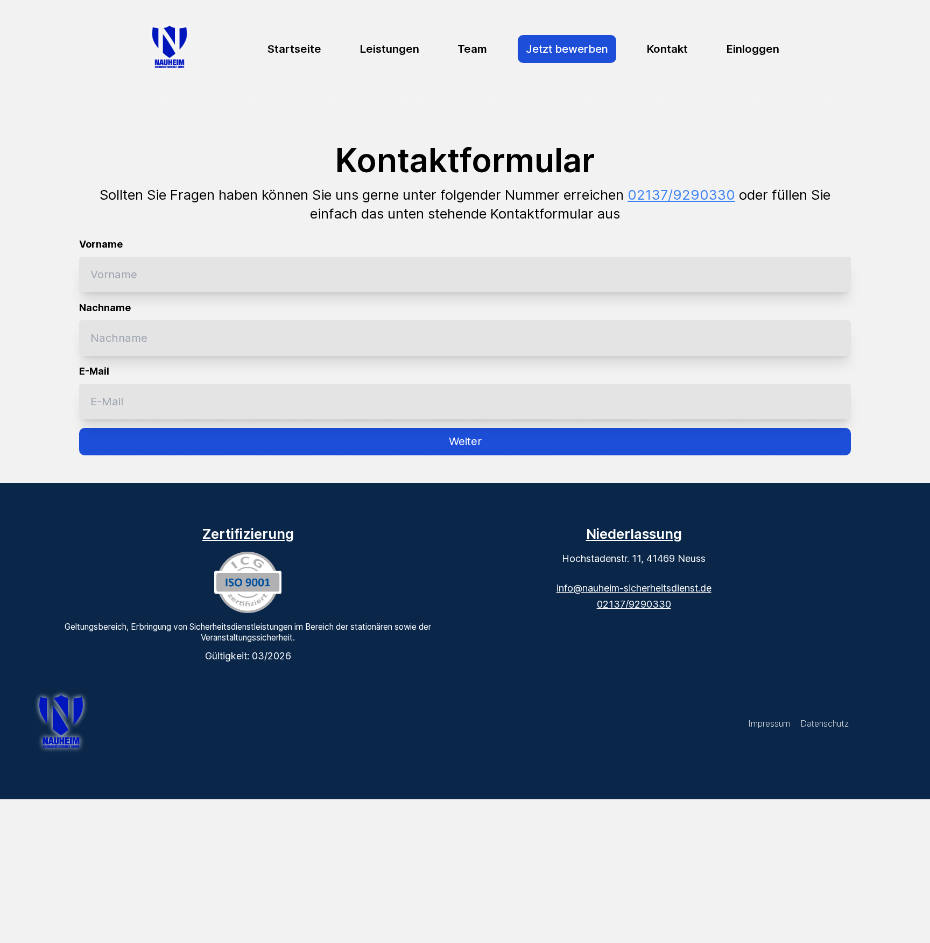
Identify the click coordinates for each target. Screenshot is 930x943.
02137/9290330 (681, 194)
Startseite (294, 48)
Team (472, 48)
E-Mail (94, 371)
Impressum (769, 724)
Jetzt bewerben (567, 48)
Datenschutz (825, 724)
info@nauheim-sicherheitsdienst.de (633, 588)
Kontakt (667, 48)
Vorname (101, 244)
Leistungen (389, 48)
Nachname (105, 307)
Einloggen (753, 48)
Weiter (465, 441)
